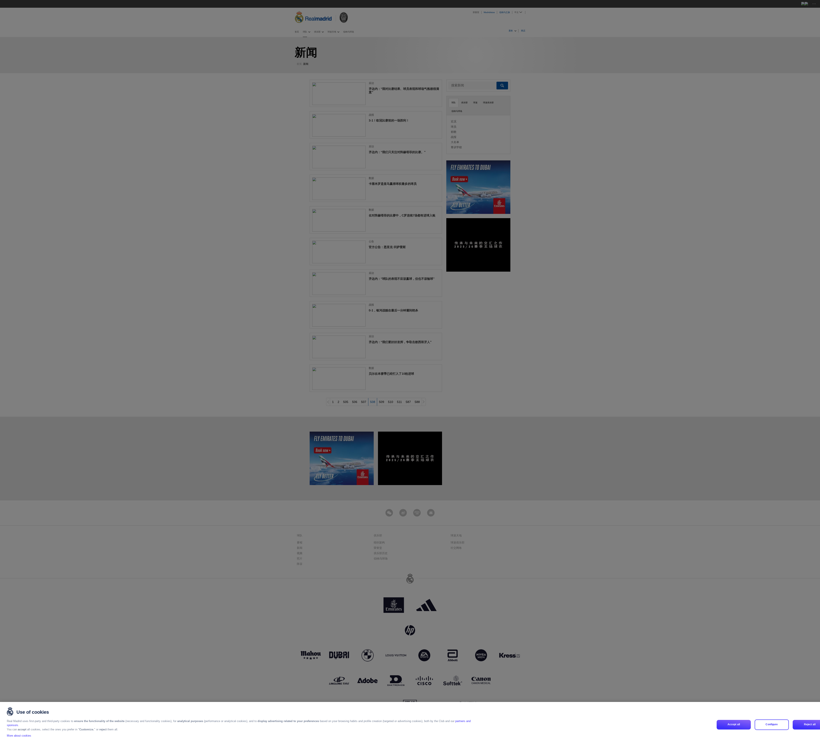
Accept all (734, 724)
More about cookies (19, 735)
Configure (772, 724)
